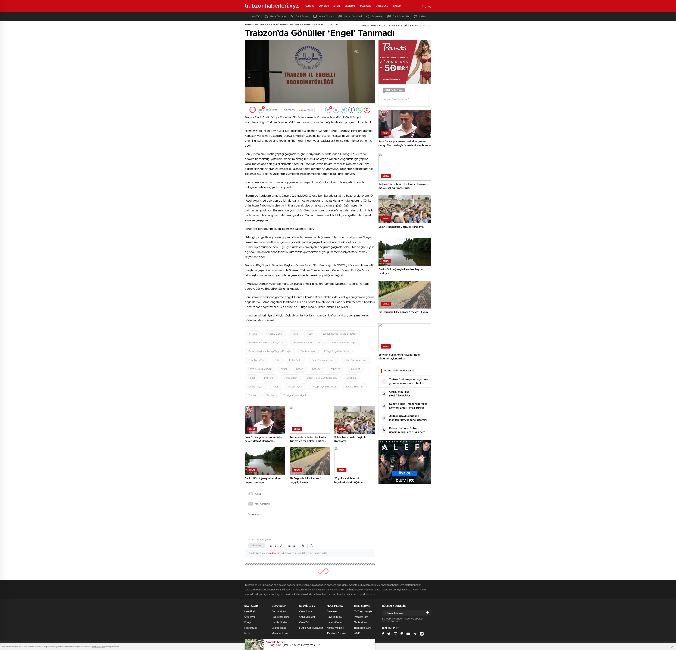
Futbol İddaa (279, 611)
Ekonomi (350, 6)
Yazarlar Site (361, 617)
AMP (357, 633)
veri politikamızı (98, 647)
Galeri (397, 6)
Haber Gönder (334, 622)
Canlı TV (255, 16)
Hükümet (354, 369)
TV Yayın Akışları (336, 633)
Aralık (295, 334)
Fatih (277, 360)
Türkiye (270, 395)
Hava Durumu (278, 16)
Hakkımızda (250, 628)
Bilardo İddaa (279, 628)
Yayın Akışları (326, 16)
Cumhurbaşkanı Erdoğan (342, 342)
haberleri (335, 369)
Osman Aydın (255, 387)
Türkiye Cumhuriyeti (294, 395)
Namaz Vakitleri (353, 16)
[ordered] (289, 546)
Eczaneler (377, 16)
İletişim (248, 633)
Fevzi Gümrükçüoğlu (260, 369)
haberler (316, 369)
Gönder (256, 545)
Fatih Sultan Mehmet (356, 360)
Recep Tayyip (294, 387)
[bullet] (294, 546)
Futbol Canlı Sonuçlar (311, 628)
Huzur (251, 378)
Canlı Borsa (302, 16)
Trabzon (333, 24)
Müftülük (269, 378)
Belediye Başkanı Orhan (306, 342)
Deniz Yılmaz (308, 351)
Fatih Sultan (295, 360)
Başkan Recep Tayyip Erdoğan (339, 334)
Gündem (324, 6)
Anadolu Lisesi (274, 334)
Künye (247, 622)
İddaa (422, 16)
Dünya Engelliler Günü (336, 351)
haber (284, 369)
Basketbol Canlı (362, 628)
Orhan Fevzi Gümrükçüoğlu (321, 378)
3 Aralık (252, 334)
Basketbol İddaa (280, 617)
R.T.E (275, 387)
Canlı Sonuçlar (401, 16)
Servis (309, 6)
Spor (336, 6)
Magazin (365, 6)
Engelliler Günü (256, 360)
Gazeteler (332, 611)
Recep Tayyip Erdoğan (324, 387)
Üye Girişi (249, 611)
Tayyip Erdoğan (354, 387)
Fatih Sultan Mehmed (323, 360)
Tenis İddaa (360, 622)
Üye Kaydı (249, 617)
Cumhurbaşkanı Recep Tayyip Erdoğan (270, 351)
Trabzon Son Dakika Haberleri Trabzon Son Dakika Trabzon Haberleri (284, 24)
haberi (299, 369)
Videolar (382, 6)
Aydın (310, 334)
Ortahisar (351, 378)
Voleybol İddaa (280, 633)
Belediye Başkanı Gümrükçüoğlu (266, 342)
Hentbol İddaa (279, 622)
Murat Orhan (290, 378)
